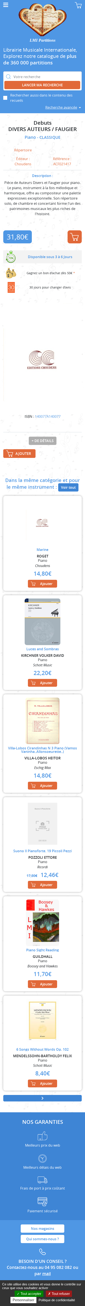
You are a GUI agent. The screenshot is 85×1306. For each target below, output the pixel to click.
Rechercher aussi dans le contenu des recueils (41, 98)
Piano (31, 137)
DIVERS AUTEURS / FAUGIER (42, 129)
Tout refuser (60, 1294)
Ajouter (75, 236)
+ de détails (43, 440)
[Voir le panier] (78, 5)
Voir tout (68, 487)
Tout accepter (30, 1294)
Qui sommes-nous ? (42, 1239)
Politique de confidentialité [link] (57, 1300)
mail (46, 1274)
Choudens (23, 164)
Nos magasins (42, 1228)
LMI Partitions (42, 40)
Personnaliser (23, 1300)
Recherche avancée (61, 107)
